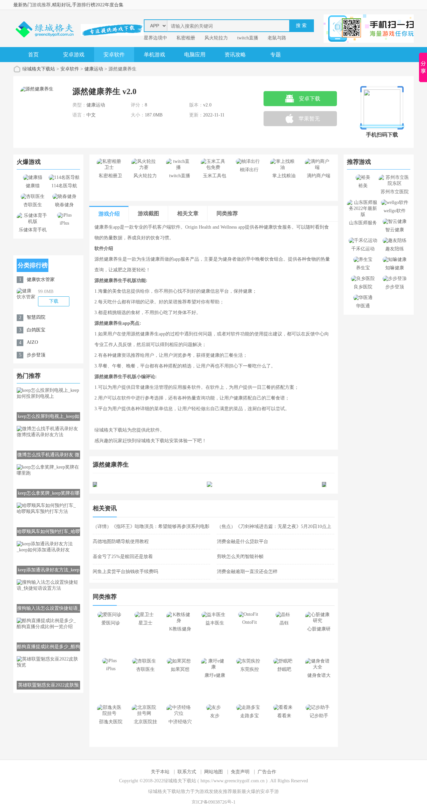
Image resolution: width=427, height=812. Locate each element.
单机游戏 (154, 54)
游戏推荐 (41, 4)
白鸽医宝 (36, 329)
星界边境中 (155, 37)
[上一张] (153, 484)
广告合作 (267, 771)
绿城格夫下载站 (38, 68)
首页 (33, 54)
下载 (53, 301)
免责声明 (240, 771)
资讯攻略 (235, 54)
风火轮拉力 (216, 37)
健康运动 (93, 68)
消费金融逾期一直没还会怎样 (247, 571)
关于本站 (160, 771)
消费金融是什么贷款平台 (242, 541)
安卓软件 (114, 54)
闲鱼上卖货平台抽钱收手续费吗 (125, 571)
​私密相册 (185, 37)
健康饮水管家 (41, 279)
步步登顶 (36, 354)
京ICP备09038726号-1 (213, 802)
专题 (275, 54)
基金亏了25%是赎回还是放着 (123, 556)
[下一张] (274, 484)
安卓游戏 (73, 54)
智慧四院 (36, 317)
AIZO (32, 342)
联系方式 (186, 771)
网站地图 (213, 771)
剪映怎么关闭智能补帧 (240, 556)
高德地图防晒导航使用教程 (121, 541)
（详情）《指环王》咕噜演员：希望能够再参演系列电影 (151, 526)
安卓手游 (269, 791)
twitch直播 (247, 37)
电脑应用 (194, 54)
